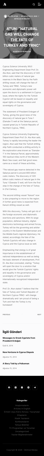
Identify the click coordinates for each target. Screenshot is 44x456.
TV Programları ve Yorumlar (22, 428)
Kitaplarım (22, 415)
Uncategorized (22, 431)
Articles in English (22, 19)
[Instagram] (22, 387)
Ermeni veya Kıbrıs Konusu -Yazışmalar (22, 412)
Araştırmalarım (22, 405)
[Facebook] (9, 387)
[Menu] (39, 4)
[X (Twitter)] (15, 387)
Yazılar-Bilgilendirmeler (22, 434)
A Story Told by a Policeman (16, 363)
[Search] (34, 4)
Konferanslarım (22, 421)
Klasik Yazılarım (22, 418)
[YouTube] (28, 387)
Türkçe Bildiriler (22, 425)
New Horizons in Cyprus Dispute (18, 352)
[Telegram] (35, 387)
